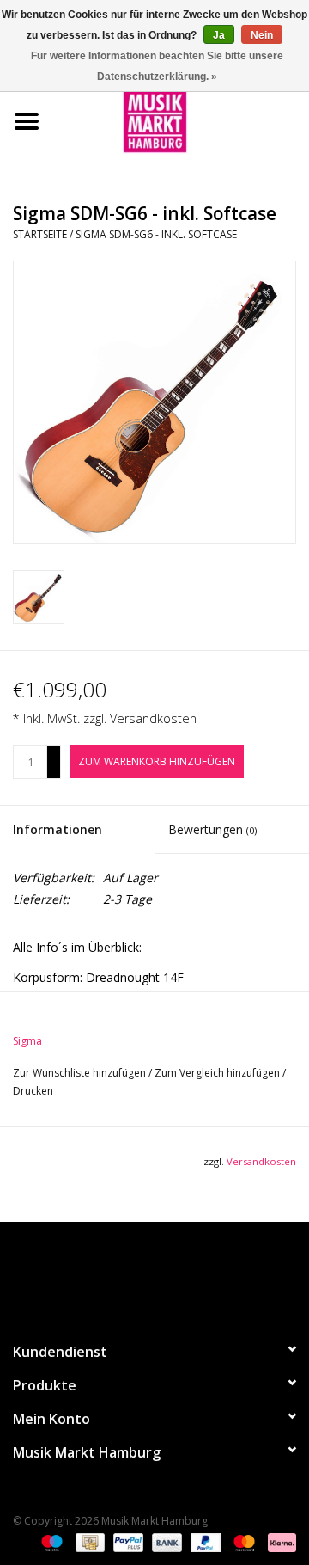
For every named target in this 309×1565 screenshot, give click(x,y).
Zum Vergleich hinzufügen (218, 1072)
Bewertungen (212, 829)
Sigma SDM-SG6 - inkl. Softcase (156, 234)
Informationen (57, 829)
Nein (262, 35)
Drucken (33, 1090)
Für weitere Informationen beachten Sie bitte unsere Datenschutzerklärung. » (157, 66)
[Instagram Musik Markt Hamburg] (170, 1274)
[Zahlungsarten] (50, 1541)
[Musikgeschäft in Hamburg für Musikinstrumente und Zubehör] (181, 120)
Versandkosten (153, 718)
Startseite (40, 234)
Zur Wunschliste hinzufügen (80, 1072)
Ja (219, 35)
